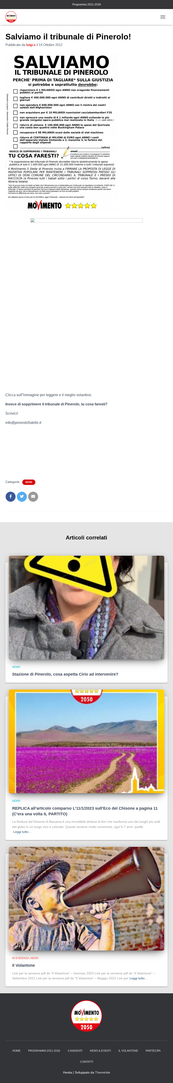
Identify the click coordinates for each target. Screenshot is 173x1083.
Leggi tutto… (22, 832)
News (28, 482)
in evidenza (20, 958)
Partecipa (153, 1050)
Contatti (86, 1061)
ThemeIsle (102, 1072)
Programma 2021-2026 (86, 4)
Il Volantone (23, 965)
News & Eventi (100, 1050)
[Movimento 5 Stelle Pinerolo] (12, 17)
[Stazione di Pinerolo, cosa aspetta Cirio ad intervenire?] (86, 607)
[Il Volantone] (86, 898)
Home (16, 1050)
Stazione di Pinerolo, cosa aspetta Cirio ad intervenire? (65, 674)
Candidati (75, 1050)
